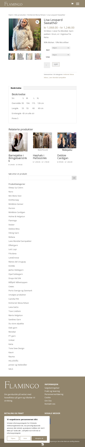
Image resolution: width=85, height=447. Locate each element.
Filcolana (12, 253)
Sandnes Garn (14, 319)
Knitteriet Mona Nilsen (36, 15)
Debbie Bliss (14, 229)
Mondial (12, 332)
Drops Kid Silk (14, 278)
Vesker (11, 224)
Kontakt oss (50, 404)
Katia (10, 344)
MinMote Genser (15, 204)
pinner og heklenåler (17, 365)
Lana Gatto (13, 307)
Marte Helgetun (15, 315)
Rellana (11, 237)
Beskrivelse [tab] (16, 88)
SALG (10, 369)
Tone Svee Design (16, 348)
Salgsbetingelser (52, 388)
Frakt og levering (52, 391)
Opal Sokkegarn (15, 274)
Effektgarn (13, 245)
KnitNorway (13, 200)
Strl (47, 50)
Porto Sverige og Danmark (20, 290)
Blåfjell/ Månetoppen (17, 282)
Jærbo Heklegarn (15, 270)
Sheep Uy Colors (15, 187)
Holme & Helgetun (16, 216)
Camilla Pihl (13, 299)
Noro (10, 191)
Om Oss (48, 400)
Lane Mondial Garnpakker (57, 77)
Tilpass (13, 438)
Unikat (11, 340)
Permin (11, 208)
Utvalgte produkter (17, 294)
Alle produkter (20, 15)
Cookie (48, 397)
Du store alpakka (16, 323)
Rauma (11, 356)
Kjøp (56, 64)
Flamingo (12, 220)
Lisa (48, 57)
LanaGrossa (13, 257)
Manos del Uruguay (17, 261)
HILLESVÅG (13, 360)
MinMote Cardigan (16, 212)
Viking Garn (13, 233)
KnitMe (11, 266)
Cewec (11, 286)
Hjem (10, 15)
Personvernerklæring (54, 394)
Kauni (10, 352)
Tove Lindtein (14, 311)
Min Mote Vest (14, 196)
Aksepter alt (39, 438)
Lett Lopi (12, 249)
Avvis (25, 438)
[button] (37, 22)
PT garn (12, 336)
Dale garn (12, 327)
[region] (27, 429)
